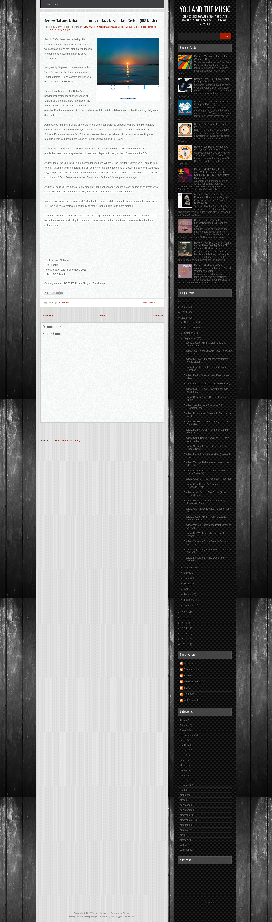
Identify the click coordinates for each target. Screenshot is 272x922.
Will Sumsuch (191, 700)
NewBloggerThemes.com (123, 916)
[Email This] (46, 293)
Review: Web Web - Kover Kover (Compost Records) (211, 103)
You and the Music (205, 10)
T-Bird (187, 687)
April (187, 589)
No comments (150, 303)
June (187, 578)
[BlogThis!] (50, 293)
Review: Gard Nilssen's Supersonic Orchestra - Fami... (203, 485)
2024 (184, 312)
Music (183, 765)
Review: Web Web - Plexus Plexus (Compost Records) (212, 58)
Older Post (157, 315)
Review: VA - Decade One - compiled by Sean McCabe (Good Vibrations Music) (212, 268)
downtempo (186, 810)
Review (184, 785)
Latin (182, 760)
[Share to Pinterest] (61, 293)
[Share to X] (54, 293)
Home (48, 4)
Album (183, 720)
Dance (183, 725)
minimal (184, 830)
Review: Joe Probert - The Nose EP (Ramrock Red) (203, 406)
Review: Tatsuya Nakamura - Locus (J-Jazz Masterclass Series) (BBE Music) (100, 21)
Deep (183, 730)
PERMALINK (63, 303)
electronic (185, 815)
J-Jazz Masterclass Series (111, 27)
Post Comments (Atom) (67, 440)
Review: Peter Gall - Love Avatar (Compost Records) (211, 80)
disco (183, 800)
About (58, 4)
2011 (184, 644)
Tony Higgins (64, 29)
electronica (186, 820)
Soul (182, 790)
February (189, 599)
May (186, 583)
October (188, 333)
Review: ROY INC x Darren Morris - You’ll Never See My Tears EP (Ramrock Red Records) (212, 245)
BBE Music (89, 27)
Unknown (189, 694)
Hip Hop (184, 745)
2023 (184, 317)
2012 (184, 639)
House (183, 750)
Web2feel (84, 916)
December (190, 322)
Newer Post (47, 315)
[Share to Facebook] (58, 293)
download (185, 805)
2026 (184, 301)
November (190, 327)
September (190, 338)
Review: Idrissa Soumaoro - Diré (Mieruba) (207, 383)
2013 (184, 633)
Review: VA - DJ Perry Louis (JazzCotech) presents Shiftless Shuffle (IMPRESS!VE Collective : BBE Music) (212, 173)
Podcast (184, 770)
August (188, 567)
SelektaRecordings (194, 681)
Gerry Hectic (190, 663)
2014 (184, 628)
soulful (183, 844)
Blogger (211, 902)
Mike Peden (140, 27)
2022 (184, 612)
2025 (184, 307)
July (186, 572)
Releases (185, 780)
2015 (184, 623)
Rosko (187, 675)
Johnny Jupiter (192, 669)
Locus (129, 27)
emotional (185, 825)
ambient (184, 795)
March (188, 594)
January (189, 605)
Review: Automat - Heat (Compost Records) (207, 478)
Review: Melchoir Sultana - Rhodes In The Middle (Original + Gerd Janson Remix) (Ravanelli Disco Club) (212, 198)
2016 (184, 617)
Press (183, 775)
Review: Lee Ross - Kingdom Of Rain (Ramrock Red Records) (211, 148)
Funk (182, 740)
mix (182, 835)
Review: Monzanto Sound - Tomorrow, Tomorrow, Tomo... (204, 502)
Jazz (182, 755)
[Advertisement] (87, 433)
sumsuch (185, 849)
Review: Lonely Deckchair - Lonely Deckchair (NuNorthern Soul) (210, 223)
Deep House (187, 735)
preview (184, 840)
